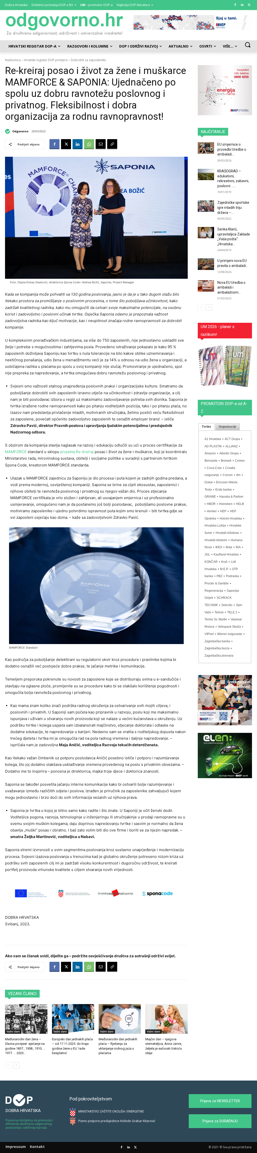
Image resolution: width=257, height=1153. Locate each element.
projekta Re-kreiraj (77, 451)
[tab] (206, 427)
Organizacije (227, 426)
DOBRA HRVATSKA (23, 1110)
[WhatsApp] (89, 144)
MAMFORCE (16, 451)
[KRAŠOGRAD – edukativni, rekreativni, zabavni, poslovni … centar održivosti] (206, 174)
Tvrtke (206, 426)
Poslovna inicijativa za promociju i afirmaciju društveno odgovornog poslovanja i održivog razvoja (29, 1123)
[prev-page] (8, 1065)
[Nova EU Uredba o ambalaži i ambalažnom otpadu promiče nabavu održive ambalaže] (206, 286)
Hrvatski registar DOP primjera (46, 60)
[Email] (101, 144)
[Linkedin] (242, 5)
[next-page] (16, 1065)
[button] (247, 44)
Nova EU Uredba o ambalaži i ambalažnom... (231, 287)
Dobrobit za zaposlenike (88, 60)
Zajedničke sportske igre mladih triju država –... (233, 207)
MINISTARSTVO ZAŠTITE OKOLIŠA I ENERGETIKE (111, 1111)
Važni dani (13, 1031)
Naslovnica (13, 60)
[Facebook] (235, 5)
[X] (249, 5)
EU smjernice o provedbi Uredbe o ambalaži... (231, 149)
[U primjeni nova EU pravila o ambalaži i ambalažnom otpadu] (206, 264)
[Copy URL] (112, 144)
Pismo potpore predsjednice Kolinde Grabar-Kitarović (116, 1121)
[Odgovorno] (8, 131)
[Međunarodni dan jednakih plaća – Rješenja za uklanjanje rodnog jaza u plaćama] (120, 1019)
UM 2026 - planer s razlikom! (217, 330)
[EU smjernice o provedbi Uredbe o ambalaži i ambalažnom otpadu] (206, 147)
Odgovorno (20, 131)
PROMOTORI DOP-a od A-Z (224, 407)
